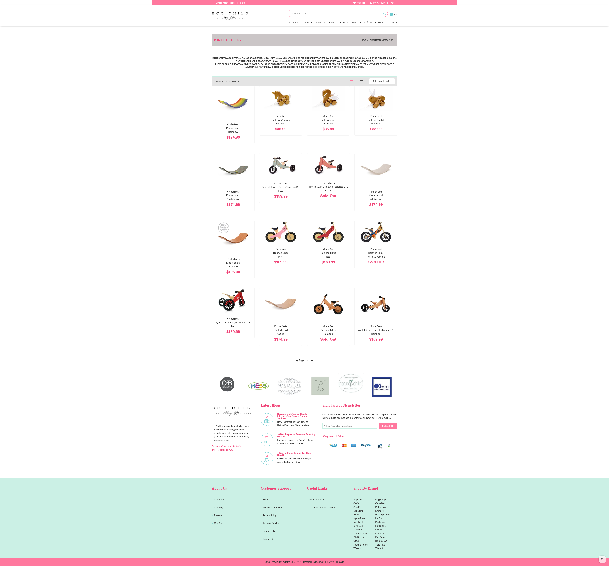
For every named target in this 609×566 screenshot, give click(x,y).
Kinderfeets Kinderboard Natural (281, 330)
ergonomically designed (278, 58)
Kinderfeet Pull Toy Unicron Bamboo (281, 120)
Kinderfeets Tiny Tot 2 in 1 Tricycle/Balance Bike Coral (329, 187)
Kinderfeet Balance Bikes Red (328, 253)
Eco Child (339, 562)
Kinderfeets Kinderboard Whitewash (376, 196)
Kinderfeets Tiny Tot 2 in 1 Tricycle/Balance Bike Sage (281, 187)
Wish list (360, 3)
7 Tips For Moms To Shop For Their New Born (294, 454)
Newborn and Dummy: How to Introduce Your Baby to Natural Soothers (292, 416)
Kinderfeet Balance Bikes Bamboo (328, 330)
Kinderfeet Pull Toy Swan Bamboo (328, 120)
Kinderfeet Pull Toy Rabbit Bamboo (376, 120)
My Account (379, 3)
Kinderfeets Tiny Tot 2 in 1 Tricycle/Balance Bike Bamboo (376, 330)
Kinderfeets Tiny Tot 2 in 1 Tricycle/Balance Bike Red (233, 322)
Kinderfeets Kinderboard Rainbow (233, 128)
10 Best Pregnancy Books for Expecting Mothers (296, 435)
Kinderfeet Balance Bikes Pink (280, 253)
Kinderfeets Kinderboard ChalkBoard (233, 196)
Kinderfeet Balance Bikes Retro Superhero (376, 253)
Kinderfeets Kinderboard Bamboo (233, 263)
